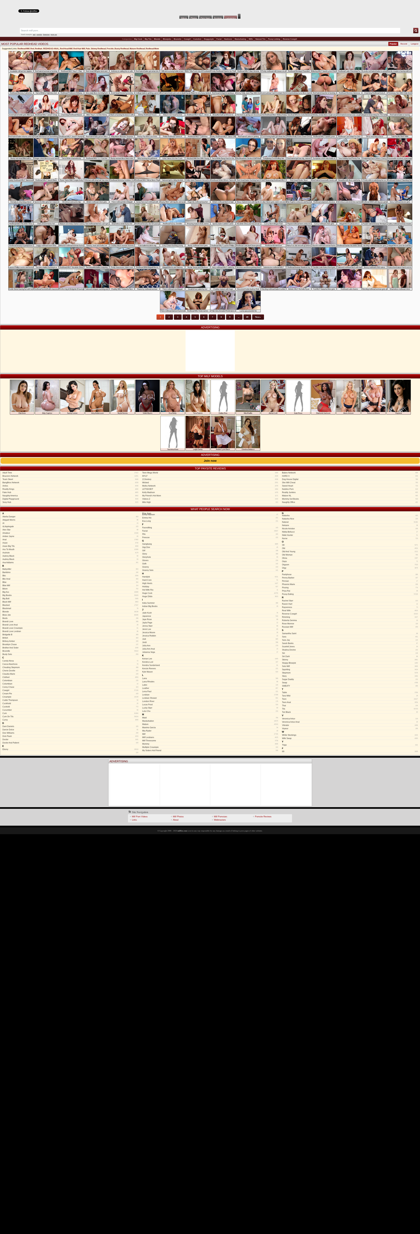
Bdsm (70, 589)
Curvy (70, 720)
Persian (350, 581)
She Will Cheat (350, 482)
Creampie (70, 697)
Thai (350, 705)
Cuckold (70, 707)
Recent (403, 44)
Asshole (70, 553)
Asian (70, 543)
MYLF (210, 476)
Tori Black (350, 712)
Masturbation (210, 721)
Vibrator (350, 725)
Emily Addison (210, 514)
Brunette (177, 39)
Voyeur (350, 728)
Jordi (210, 642)
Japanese (210, 616)
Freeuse (210, 537)
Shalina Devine (350, 650)
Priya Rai (350, 591)
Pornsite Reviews (263, 816)
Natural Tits (260, 39)
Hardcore (228, 39)
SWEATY (350, 686)
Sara (350, 637)
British (70, 638)
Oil (350, 545)
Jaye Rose (210, 619)
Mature (210, 724)
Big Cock (138, 39)
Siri (350, 653)
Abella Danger (70, 516)
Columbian (70, 684)
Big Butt (70, 598)
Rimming (350, 617)
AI (70, 523)
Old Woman (350, 555)
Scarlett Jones (350, 646)
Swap (350, 682)
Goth (210, 564)
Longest (414, 44)
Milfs (251, 39)
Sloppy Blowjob (350, 663)
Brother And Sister (70, 648)
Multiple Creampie (210, 747)
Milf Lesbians (210, 737)
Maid (210, 718)
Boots (70, 618)
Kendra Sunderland (210, 665)
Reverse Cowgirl (290, 39)
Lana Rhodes (210, 681)
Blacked (70, 605)
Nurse (350, 538)
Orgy (350, 568)
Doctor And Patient (70, 743)
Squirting (350, 669)
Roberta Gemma (350, 620)
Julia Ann (210, 645)
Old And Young (350, 551)
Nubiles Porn (350, 489)
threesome (46, 34)
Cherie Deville (70, 671)
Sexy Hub (70, 502)
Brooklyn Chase (70, 644)
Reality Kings (70, 489)
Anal (70, 539)
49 (247, 317)
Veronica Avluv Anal (350, 722)
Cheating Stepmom (70, 667)
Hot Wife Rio (210, 590)
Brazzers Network (70, 476)
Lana (210, 678)
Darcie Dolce (70, 730)
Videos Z (210, 499)
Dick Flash (70, 736)
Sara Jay (350, 640)
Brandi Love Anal (70, 625)
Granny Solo (210, 570)
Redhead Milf (24, 49)
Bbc (70, 575)
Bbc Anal (70, 579)
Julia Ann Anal (210, 649)
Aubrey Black (70, 556)
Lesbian (210, 695)
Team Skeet (70, 479)
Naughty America (70, 496)
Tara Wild (350, 696)
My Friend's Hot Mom (210, 496)
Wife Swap (350, 738)
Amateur (70, 533)
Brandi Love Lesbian (70, 631)
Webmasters (220, 820)
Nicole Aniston (350, 528)
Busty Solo (70, 654)
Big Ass (70, 592)
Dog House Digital (350, 479)
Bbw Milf (70, 585)
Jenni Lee (210, 629)
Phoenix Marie (350, 584)
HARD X (350, 476)
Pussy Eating (350, 594)
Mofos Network (210, 486)
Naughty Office (350, 502)
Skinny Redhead (98, 49)
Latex (210, 685)
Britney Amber (70, 641)
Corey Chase (70, 687)
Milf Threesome (210, 740)
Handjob (210, 577)
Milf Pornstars (220, 816)
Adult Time (70, 473)
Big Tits (148, 39)
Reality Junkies (350, 492)
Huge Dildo (210, 596)
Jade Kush (210, 613)
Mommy (210, 744)
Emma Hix (210, 518)
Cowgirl (187, 39)
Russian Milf (350, 627)
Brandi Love (70, 621)
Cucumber (70, 710)
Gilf (210, 550)
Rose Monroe (350, 623)
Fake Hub (70, 492)
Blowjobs (167, 39)
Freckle (110, 49)
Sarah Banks (350, 643)
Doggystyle (209, 39)
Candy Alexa (70, 661)
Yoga (350, 745)
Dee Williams (70, 733)
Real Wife (350, 610)
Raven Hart (350, 604)
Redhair (38, 49)
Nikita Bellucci (350, 532)
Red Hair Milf (79, 49)
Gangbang (210, 544)
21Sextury (210, 479)
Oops (350, 561)
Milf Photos (178, 816)
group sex (54, 34)
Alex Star (70, 530)
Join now (210, 460)
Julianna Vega (210, 652)
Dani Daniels (70, 726)
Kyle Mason (210, 672)
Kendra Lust (210, 662)
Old (350, 548)
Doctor (70, 739)
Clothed (70, 677)
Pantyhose (350, 574)
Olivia (350, 558)
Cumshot (197, 39)
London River (210, 701)
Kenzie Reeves (210, 668)
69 (350, 751)
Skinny (350, 660)
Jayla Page (210, 623)
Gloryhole (210, 557)
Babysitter (70, 569)
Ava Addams (70, 562)
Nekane (350, 525)
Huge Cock (210, 593)
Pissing (350, 587)
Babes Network (350, 473)
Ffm (210, 534)
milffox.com (182, 831)
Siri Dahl (350, 656)
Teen (350, 699)
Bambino (70, 572)
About (175, 820)
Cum (70, 713)
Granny (210, 567)
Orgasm (350, 565)
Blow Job (70, 615)
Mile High (210, 502)
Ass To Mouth (70, 549)
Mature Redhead (137, 49)
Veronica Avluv (350, 719)
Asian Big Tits (70, 546)
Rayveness (350, 607)
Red (32, 49)
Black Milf (70, 602)
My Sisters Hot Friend (210, 750)
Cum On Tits (70, 716)
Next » (258, 317)
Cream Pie (70, 693)
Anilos (70, 486)
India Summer (210, 603)
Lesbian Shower (210, 698)
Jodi (210, 639)
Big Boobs (70, 595)
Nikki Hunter (350, 535)
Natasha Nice (350, 519)
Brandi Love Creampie (70, 628)
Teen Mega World (210, 473)
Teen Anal (350, 702)
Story (350, 676)
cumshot (39, 34)
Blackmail (70, 608)
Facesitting (210, 527)
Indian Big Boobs (210, 606)
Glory (210, 554)
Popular (393, 44)
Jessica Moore (210, 632)
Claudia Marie (70, 674)
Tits (350, 709)
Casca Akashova (70, 664)
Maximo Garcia (210, 727)
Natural (350, 522)
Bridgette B (70, 634)
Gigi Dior (210, 547)
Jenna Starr (210, 626)
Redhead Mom (152, 49)
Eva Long (210, 521)
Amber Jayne (70, 536)
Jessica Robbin (210, 636)
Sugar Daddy (350, 679)
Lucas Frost (210, 704)
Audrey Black (70, 559)
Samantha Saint (350, 633)
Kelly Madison (210, 492)
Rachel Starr (350, 601)
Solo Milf (350, 666)
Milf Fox (210, 7)
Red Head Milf (66, 49)
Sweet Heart (350, 486)
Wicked (210, 482)
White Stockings (350, 735)
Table (350, 692)
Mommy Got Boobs (350, 499)
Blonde (157, 39)
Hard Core (210, 580)
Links (134, 820)
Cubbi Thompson (70, 700)
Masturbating (240, 39)
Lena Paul (210, 691)
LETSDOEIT (210, 489)
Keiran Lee (210, 659)
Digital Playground (70, 499)
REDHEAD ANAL (51, 49)
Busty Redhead (122, 49)
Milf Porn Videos (140, 816)
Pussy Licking (274, 39)
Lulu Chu (210, 711)
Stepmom (350, 673)
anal (34, 34)
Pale (88, 49)
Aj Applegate (70, 526)
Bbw (70, 582)
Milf (210, 734)
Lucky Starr (210, 708)
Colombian (70, 680)
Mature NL (350, 496)
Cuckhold (70, 703)
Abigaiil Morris (70, 520)
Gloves (210, 560)
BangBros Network (70, 482)
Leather (210, 688)
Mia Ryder (210, 731)
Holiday (210, 586)
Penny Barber (350, 578)
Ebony (70, 749)
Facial (218, 39)
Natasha (350, 515)
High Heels (210, 583)
